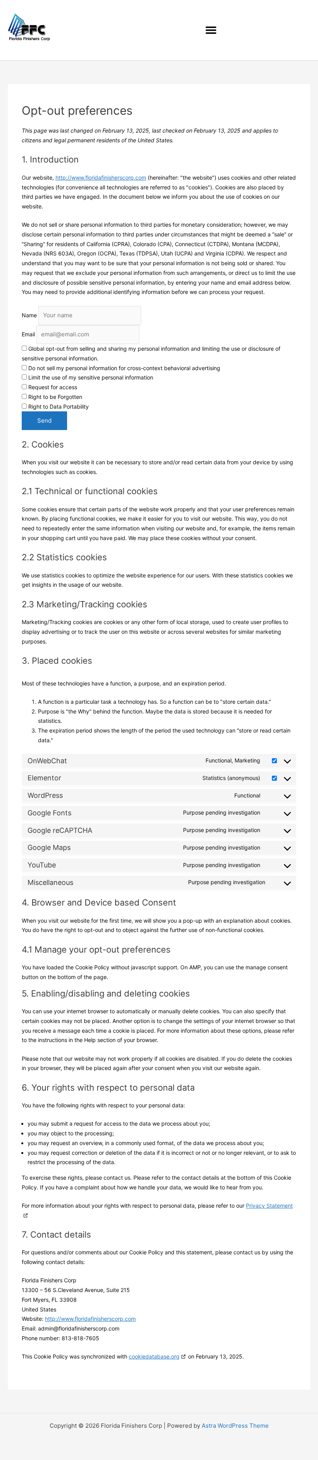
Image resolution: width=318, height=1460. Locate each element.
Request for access (52, 387)
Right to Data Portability (58, 406)
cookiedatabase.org (154, 1356)
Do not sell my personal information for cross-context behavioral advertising (123, 368)
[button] (210, 30)
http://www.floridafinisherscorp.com (100, 177)
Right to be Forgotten (54, 396)
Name (29, 315)
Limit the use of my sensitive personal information (90, 377)
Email (28, 334)
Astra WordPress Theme (235, 1425)
